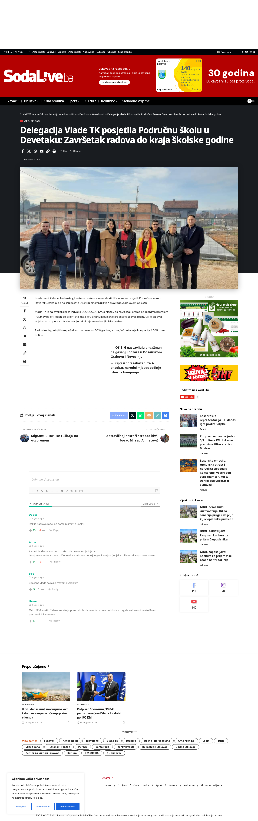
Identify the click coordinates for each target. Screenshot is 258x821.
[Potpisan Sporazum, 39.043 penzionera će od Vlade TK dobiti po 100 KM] (101, 686)
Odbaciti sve (43, 806)
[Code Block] (66, 491)
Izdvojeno (92, 740)
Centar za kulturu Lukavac (42, 753)
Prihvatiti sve (68, 806)
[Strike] (47, 491)
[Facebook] (242, 52)
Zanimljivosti (125, 746)
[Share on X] (29, 151)
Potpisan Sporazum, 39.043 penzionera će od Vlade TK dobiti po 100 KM (99, 713)
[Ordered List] (52, 491)
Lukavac (51, 52)
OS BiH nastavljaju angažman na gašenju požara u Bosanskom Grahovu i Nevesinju (136, 352)
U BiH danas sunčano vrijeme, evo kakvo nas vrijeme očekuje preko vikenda (45, 713)
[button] (224, 52)
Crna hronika (125, 52)
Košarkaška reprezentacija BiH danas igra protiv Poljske (218, 420)
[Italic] (37, 491)
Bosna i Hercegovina (157, 740)
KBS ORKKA (92, 753)
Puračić (82, 746)
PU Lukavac (114, 753)
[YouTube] (246, 52)
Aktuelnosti (38, 52)
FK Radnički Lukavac (154, 746)
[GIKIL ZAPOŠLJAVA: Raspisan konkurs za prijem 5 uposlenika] (188, 536)
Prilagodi (21, 806)
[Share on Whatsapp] (35, 151)
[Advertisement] (105, 24)
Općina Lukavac (185, 746)
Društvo (62, 52)
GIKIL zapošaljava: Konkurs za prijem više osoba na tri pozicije (216, 556)
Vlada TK (112, 740)
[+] (81, 490)
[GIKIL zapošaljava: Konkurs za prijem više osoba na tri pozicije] (188, 556)
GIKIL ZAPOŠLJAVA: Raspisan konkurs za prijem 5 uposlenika (214, 535)
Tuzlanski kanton (59, 746)
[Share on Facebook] (22, 151)
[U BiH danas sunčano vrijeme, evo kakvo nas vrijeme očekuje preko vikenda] (46, 686)
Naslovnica (88, 52)
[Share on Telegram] (24, 336)
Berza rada (102, 746)
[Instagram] (250, 52)
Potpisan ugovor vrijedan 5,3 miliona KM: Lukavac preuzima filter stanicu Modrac (217, 442)
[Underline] (42, 491)
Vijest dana (33, 746)
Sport (203, 429)
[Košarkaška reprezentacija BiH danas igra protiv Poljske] (188, 420)
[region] (45, 793)
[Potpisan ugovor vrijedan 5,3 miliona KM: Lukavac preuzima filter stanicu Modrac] (188, 440)
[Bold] (32, 491)
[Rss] (254, 52)
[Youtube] (194, 604)
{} (76, 490)
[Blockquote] (61, 491)
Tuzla (221, 740)
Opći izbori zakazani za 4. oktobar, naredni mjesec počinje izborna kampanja (136, 367)
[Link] (71, 491)
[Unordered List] (57, 491)
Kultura (203, 489)
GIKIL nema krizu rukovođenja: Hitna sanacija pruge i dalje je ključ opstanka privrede (216, 513)
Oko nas (111, 52)
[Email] (41, 151)
